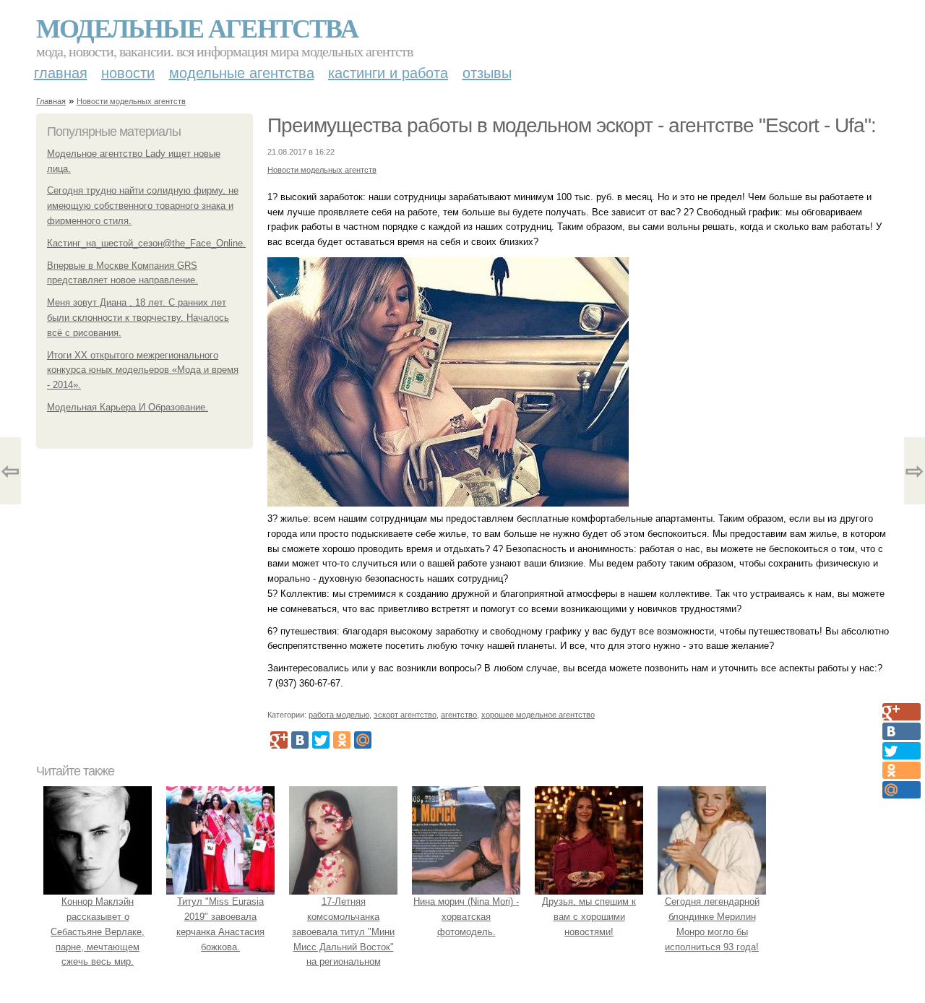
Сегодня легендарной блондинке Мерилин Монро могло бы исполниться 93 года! (712, 924)
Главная (60, 73)
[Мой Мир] (362, 740)
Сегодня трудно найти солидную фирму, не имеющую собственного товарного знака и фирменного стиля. (142, 205)
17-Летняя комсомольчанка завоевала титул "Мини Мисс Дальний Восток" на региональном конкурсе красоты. (343, 939)
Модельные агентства (197, 27)
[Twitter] (321, 740)
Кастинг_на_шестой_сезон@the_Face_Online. (146, 243)
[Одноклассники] (341, 740)
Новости (128, 73)
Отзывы (487, 73)
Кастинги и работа (388, 73)
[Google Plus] (279, 740)
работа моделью (339, 714)
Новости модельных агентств (131, 101)
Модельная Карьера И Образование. (127, 407)
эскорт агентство (405, 714)
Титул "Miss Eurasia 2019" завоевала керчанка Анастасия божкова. (220, 924)
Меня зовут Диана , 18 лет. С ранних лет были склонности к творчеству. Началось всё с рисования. (138, 317)
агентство (459, 714)
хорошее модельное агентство (538, 714)
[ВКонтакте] (300, 740)
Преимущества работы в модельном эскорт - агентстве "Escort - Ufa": (571, 125)
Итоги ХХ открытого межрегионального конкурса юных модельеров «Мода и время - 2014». (142, 370)
